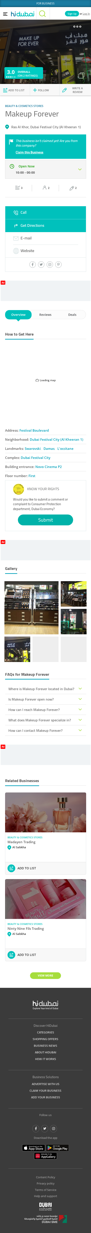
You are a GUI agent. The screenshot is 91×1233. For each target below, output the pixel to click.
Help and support (45, 1196)
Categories (45, 1032)
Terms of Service (45, 1190)
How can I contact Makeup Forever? (35, 730)
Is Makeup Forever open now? (31, 699)
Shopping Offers (45, 1039)
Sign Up (72, 13)
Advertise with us (45, 1084)
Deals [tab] (72, 315)
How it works (45, 1059)
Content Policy (45, 1177)
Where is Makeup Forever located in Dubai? (41, 688)
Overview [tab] (18, 315)
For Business (45, 3)
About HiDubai (45, 1052)
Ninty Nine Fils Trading (26, 928)
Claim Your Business (45, 1090)
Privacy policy (46, 1183)
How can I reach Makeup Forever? (34, 709)
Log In (86, 14)
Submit (45, 519)
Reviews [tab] (45, 315)
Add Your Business (45, 1097)
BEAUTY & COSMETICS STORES (25, 837)
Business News (45, 1046)
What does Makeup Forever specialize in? (39, 720)
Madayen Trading (21, 842)
